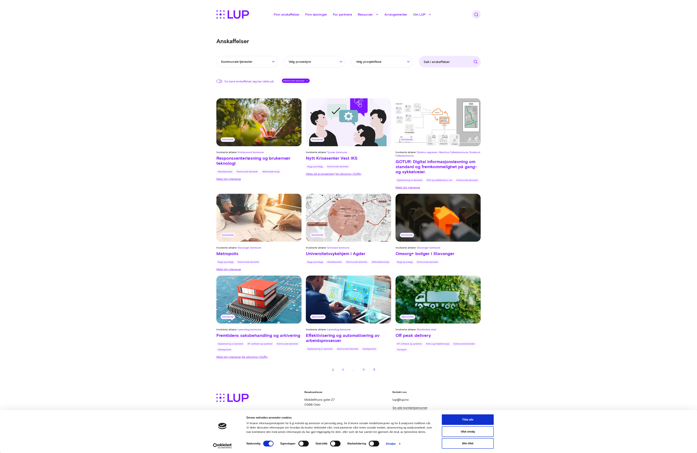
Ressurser (365, 14)
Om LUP (419, 14)
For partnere (342, 14)
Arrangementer (395, 14)
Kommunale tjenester (247, 171)
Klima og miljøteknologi (437, 344)
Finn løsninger (316, 14)
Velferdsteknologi (271, 171)
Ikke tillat (467, 443)
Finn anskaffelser (286, 14)
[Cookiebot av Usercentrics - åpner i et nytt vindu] (222, 446)
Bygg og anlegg (315, 166)
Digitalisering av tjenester (409, 180)
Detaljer (391, 443)
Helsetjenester (225, 171)
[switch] (303, 443)
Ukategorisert (224, 349)
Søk (469, 60)
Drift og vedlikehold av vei (439, 180)
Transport (401, 349)
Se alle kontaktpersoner (409, 408)
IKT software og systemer (260, 344)
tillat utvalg (468, 431)
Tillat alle (467, 419)
